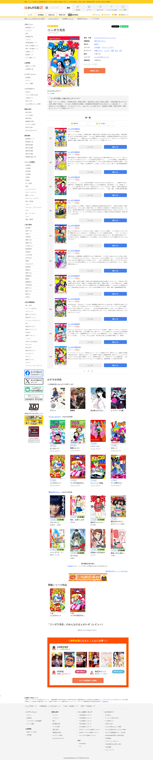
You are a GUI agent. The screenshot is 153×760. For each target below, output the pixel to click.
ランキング (107, 15)
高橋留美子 (29, 282)
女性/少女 (51, 15)
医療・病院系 (29, 219)
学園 (112, 50)
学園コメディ (98, 50)
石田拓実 (28, 237)
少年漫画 (28, 174)
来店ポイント (125, 15)
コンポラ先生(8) (74, 299)
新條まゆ (28, 270)
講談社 (96, 44)
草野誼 (27, 261)
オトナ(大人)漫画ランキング (88, 735)
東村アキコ (29, 288)
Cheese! (28, 332)
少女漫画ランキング (85, 721)
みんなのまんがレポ (31, 130)
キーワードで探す (30, 124)
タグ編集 (51, 93)
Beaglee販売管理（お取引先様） (115, 735)
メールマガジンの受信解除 (34, 721)
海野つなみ (29, 240)
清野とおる (29, 273)
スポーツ (28, 204)
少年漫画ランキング (85, 726)
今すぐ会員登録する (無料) (88, 680)
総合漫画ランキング (85, 715)
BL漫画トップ (29, 54)
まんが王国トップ (31, 706)
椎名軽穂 (28, 267)
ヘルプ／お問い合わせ (32, 95)
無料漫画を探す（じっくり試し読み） (117, 571)
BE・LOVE (29, 305)
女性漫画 (28, 165)
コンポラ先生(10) (74, 347)
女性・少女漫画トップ (32, 45)
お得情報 (29, 735)
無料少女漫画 (29, 148)
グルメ (27, 216)
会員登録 (28, 77)
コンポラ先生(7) (74, 276)
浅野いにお (29, 231)
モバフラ (28, 362)
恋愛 (27, 186)
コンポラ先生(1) (74, 129)
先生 (116, 50)
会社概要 (108, 747)
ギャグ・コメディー (31, 192)
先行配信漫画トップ (31, 42)
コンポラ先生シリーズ (101, 57)
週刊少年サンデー (30, 350)
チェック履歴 (29, 83)
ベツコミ (28, 338)
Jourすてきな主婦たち (32, 341)
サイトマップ (110, 750)
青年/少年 (62, 15)
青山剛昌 (28, 228)
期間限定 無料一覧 (31, 157)
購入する (115, 147)
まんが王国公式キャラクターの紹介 (116, 729)
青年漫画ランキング (85, 724)
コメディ (107, 50)
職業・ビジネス (30, 195)
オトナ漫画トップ (30, 57)
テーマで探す (29, 115)
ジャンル (97, 15)
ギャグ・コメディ (108, 47)
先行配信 (41, 15)
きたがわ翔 (29, 255)
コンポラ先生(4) (74, 200)
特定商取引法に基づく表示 (113, 744)
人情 (120, 50)
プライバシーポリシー (112, 741)
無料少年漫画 (29, 154)
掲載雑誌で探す (30, 121)
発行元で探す (29, 127)
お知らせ (28, 92)
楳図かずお (29, 243)
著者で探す (29, 118)
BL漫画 (28, 180)
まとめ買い (102, 123)
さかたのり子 (29, 264)
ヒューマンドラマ (30, 189)
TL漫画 (27, 177)
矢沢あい (28, 297)
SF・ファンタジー (31, 213)
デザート (28, 356)
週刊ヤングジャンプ (31, 329)
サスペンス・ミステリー (32, 198)
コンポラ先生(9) (74, 324)
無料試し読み (94, 71)
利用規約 (108, 738)
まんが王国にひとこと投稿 (33, 104)
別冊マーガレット (30, 335)
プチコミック (29, 311)
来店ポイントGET (30, 66)
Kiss (27, 323)
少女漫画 (28, 168)
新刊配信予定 (29, 36)
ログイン (28, 80)
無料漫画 (75, 15)
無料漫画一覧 (29, 142)
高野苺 (27, 279)
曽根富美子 (29, 276)
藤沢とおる (29, 291)
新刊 (116, 15)
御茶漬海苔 (29, 249)
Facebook (83, 743)
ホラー (27, 210)
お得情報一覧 (29, 69)
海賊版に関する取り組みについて (33, 413)
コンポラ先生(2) (74, 152)
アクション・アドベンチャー (34, 207)
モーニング (29, 344)
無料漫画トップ (30, 27)
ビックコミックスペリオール (34, 365)
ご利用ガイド (29, 98)
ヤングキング (29, 353)
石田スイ (28, 234)
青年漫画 (28, 171)
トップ (30, 15)
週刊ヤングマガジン (31, 314)
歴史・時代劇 (29, 201)
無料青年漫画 (29, 151)
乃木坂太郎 (29, 285)
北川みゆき (29, 258)
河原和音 (28, 252)
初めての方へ (29, 101)
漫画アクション (30, 359)
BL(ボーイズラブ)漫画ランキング (89, 732)
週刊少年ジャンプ (30, 317)
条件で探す (29, 112)
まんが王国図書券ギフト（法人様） (116, 732)
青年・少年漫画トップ (32, 48)
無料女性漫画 (29, 145)
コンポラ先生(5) (74, 225)
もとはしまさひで (105, 38)
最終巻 (75, 123)
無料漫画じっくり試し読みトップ (50, 706)
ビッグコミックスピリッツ (33, 320)
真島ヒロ (28, 294)
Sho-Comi (28, 347)
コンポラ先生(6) (74, 251)
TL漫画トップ (29, 51)
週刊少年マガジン (30, 326)
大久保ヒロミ (29, 246)
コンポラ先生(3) (74, 177)
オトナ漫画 (29, 183)
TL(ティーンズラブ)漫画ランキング (90, 729)
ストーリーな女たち (31, 308)
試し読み (90, 147)
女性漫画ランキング (85, 718)
